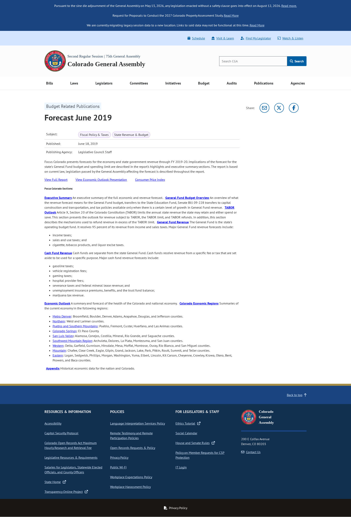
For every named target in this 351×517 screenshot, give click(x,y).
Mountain (59, 350)
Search (299, 61)
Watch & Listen (292, 38)
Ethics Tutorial (185, 423)
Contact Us (253, 452)
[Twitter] (279, 108)
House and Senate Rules (193, 443)
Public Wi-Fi (118, 467)
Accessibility (52, 423)
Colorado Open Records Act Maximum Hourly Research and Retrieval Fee (70, 445)
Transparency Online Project (63, 492)
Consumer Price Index (150, 180)
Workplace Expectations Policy (131, 477)
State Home (52, 482)
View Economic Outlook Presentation (101, 180)
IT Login (181, 467)
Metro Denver (62, 316)
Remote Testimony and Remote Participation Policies (131, 435)
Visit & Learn (225, 38)
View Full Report (55, 180)
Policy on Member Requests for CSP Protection (200, 455)
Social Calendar (186, 433)
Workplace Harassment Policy (130, 487)
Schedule (198, 38)
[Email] (264, 108)
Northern (59, 321)
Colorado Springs (65, 331)
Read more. (289, 6)
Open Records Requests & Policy (132, 448)
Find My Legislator (258, 38)
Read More (231, 15)
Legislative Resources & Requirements (71, 457)
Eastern (58, 355)
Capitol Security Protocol (61, 433)
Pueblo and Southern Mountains (75, 326)
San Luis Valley (63, 336)
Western (58, 346)
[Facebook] (294, 108)
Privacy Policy (119, 457)
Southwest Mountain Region (72, 341)
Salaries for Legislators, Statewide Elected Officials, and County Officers (73, 469)
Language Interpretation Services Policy (137, 423)
